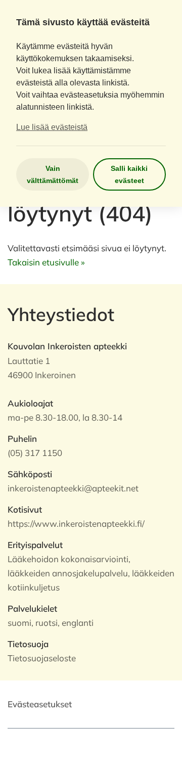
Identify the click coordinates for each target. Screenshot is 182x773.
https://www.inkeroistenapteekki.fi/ (76, 523)
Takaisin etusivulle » (46, 262)
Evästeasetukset (40, 704)
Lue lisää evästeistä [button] (51, 127)
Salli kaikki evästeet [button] (129, 174)
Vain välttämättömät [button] (52, 174)
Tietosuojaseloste (42, 658)
